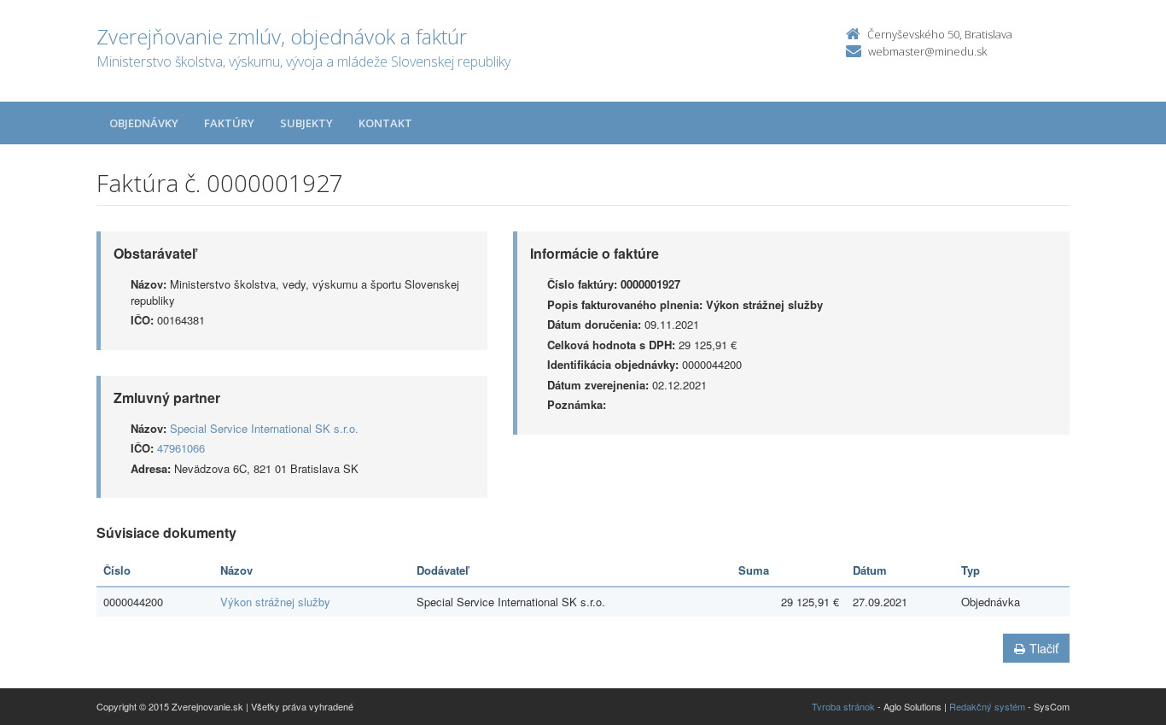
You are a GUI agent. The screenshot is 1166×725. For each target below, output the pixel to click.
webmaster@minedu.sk (927, 51)
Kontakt (385, 123)
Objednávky (143, 123)
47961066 (181, 448)
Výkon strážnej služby (275, 601)
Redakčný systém (987, 706)
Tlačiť (1043, 648)
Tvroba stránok (843, 706)
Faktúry (229, 123)
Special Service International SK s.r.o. (264, 428)
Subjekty (306, 123)
